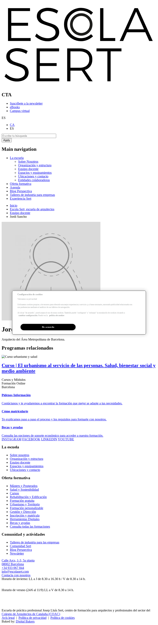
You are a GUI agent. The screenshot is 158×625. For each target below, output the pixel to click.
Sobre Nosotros (28, 161)
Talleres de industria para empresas (32, 195)
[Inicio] (79, 86)
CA (12, 125)
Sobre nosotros (19, 455)
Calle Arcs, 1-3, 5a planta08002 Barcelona (18, 562)
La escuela (17, 158)
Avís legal (8, 617)
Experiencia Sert (20, 198)
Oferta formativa (20, 183)
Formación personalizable (26, 508)
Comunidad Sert (20, 546)
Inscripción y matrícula (25, 515)
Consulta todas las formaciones (30, 526)
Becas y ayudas (20, 523)
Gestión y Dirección (23, 511)
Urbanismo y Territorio (25, 504)
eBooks (15, 107)
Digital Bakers (25, 621)
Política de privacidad (32, 617)
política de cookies (56, 315)
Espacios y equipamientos (35, 172)
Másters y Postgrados (23, 486)
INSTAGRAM (11, 439)
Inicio (13, 205)
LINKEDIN (49, 439)
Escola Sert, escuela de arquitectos (32, 209)
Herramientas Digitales (25, 519)
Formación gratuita (22, 500)
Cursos (14, 493)
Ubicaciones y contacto (33, 176)
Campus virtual (20, 111)
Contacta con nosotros (16, 575)
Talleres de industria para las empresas (34, 542)
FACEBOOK (31, 439)
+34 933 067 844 (13, 568)
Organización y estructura (34, 165)
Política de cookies (62, 617)
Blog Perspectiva (21, 191)
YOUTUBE (66, 439)
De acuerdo (48, 327)
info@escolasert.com (15, 571)
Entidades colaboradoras (34, 180)
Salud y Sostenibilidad (24, 489)
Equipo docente (28, 169)
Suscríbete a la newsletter (26, 103)
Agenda (15, 187)
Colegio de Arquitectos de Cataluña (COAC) (31, 614)
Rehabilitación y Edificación (28, 497)
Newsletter (17, 553)
